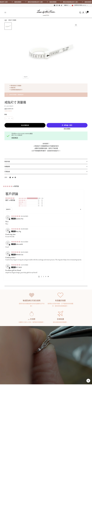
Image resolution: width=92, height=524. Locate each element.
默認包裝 (7, 161)
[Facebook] (54, 5)
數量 (5, 114)
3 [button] (43, 276)
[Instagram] (57, 5)
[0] (86, 12)
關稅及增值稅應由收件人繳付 (29, 2)
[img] (16, 216)
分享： (6, 177)
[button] (7, 186)
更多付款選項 (67, 128)
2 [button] (41, 276)
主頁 (5, 20)
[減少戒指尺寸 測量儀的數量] (6, 118)
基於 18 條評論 (10, 200)
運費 (5, 109)
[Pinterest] (59, 5)
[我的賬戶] (83, 12)
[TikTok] (61, 5)
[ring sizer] (76, 25)
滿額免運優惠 (12, 2)
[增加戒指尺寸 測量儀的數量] (12, 118)
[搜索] (80, 12)
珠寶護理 (7, 166)
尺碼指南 (7, 171)
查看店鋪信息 (15, 137)
